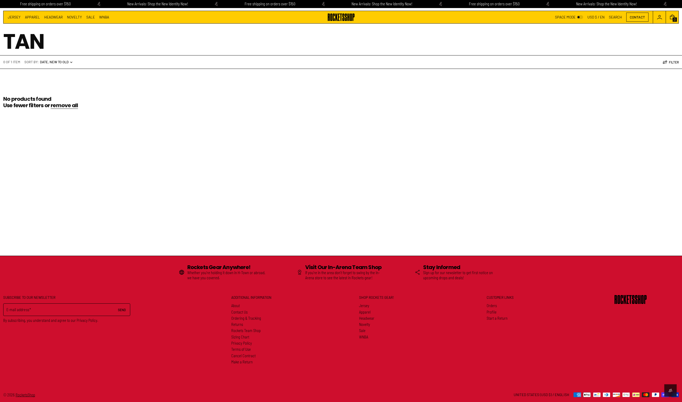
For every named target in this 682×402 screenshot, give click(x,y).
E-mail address (17, 309)
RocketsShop (25, 395)
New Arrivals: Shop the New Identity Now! (157, 4)
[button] (615, 17)
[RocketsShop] (630, 299)
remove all (64, 105)
